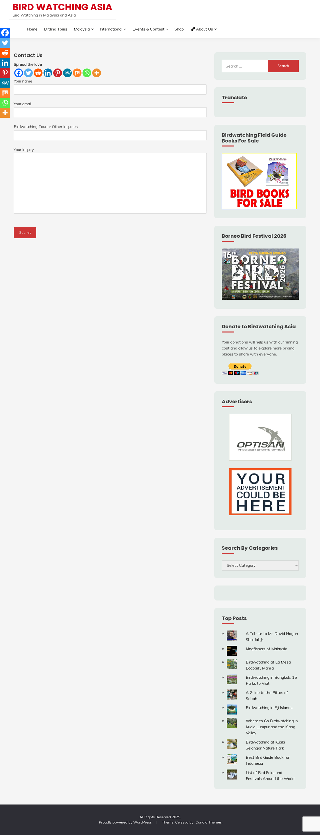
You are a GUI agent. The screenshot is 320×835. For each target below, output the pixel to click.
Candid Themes (209, 822)
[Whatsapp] (86, 72)
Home (32, 29)
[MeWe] (67, 72)
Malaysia (82, 29)
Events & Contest (148, 29)
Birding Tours (55, 29)
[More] (96, 72)
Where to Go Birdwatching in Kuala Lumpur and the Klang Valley (272, 726)
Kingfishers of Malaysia (266, 648)
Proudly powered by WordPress (126, 822)
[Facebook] (18, 72)
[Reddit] (38, 72)
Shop (179, 29)
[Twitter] (28, 72)
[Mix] (77, 72)
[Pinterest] (57, 72)
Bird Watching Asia (62, 7)
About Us (204, 29)
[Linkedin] (48, 72)
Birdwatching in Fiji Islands (269, 707)
